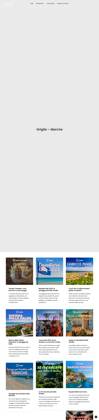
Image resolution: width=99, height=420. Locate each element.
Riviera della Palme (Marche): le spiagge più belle (18, 342)
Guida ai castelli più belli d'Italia (78, 341)
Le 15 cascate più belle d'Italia (47, 393)
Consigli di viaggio (63, 3)
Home (31, 3)
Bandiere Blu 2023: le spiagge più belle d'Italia (48, 289)
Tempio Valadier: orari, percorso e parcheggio (18, 289)
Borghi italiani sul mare (78, 392)
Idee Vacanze (51, 3)
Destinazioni (39, 3)
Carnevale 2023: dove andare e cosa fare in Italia (49, 341)
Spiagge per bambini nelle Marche (19, 395)
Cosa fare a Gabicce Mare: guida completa (79, 289)
